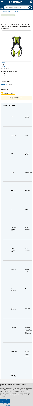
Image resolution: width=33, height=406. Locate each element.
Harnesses (16, 11)
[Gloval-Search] (30, 7)
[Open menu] (1, 2)
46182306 (9, 73)
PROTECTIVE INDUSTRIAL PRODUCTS (20, 76)
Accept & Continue (4, 400)
